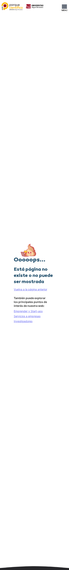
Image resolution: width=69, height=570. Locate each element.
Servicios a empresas (27, 316)
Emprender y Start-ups (28, 311)
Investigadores (23, 321)
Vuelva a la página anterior (30, 289)
